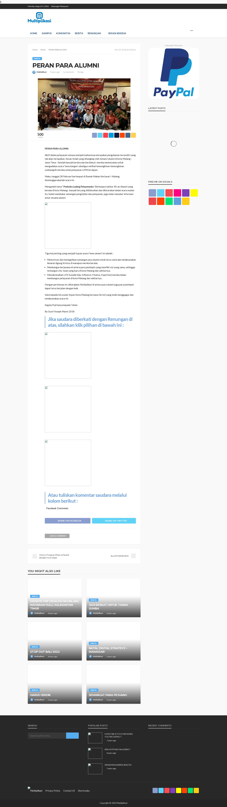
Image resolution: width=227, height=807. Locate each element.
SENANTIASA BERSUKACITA (118, 765)
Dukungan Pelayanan (59, 6)
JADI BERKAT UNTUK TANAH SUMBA (108, 606)
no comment (68, 72)
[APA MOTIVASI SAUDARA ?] (95, 753)
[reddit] (189, 5)
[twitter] (173, 5)
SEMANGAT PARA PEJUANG (108, 695)
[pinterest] (177, 5)
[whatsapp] (193, 5)
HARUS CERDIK (40, 695)
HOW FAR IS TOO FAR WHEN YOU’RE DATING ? (119, 735)
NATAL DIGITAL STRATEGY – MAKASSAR (108, 650)
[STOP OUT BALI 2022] (55, 641)
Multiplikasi (41, 72)
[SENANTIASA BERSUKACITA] (95, 768)
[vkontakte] (177, 201)
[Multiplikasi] (39, 17)
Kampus (47, 33)
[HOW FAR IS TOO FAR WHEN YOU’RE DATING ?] (95, 737)
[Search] (196, 30)
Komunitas (63, 33)
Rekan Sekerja (117, 33)
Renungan (94, 33)
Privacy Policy (52, 790)
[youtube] (152, 201)
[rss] (197, 5)
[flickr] (177, 193)
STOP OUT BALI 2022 (45, 652)
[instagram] (181, 5)
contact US (69, 790)
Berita (79, 33)
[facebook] (169, 5)
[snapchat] (185, 5)
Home (33, 33)
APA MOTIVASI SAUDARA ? (117, 749)
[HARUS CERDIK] (55, 684)
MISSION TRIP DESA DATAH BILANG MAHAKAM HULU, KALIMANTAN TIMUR (54, 605)
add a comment (58, 536)
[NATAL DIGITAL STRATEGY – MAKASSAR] (113, 641)
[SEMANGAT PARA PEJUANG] (113, 684)
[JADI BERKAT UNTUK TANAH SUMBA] (113, 598)
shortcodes (84, 790)
